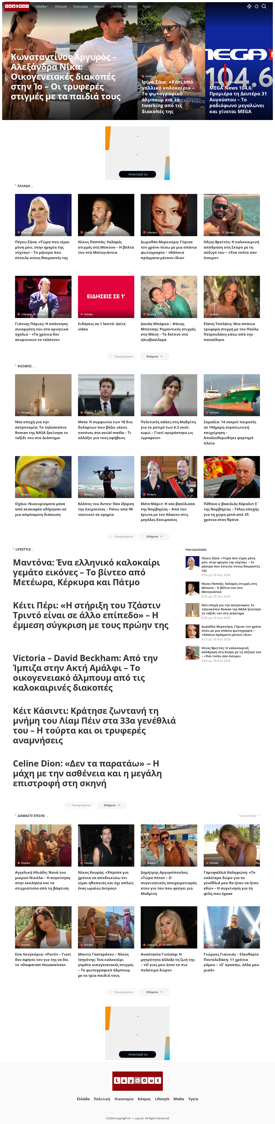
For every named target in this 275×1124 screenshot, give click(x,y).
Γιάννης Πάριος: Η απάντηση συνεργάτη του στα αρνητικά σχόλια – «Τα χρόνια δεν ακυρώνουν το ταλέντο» (41, 331)
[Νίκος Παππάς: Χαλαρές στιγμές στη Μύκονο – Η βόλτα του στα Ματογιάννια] (106, 215)
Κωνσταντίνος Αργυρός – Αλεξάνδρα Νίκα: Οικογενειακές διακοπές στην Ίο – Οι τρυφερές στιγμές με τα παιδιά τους (66, 76)
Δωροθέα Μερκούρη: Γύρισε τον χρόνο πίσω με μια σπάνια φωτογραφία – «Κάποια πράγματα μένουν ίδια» (169, 249)
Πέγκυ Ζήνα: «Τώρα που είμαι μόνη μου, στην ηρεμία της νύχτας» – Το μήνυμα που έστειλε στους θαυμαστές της (42, 249)
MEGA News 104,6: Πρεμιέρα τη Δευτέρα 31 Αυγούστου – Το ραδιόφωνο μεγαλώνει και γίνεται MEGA (238, 99)
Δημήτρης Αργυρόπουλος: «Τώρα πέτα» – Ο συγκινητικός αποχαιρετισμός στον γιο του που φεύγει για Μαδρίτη (169, 883)
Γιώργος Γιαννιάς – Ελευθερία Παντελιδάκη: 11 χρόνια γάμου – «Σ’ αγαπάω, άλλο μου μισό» (231, 962)
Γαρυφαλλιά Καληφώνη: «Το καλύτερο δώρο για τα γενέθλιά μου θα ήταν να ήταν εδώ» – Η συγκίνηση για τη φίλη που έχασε (231, 883)
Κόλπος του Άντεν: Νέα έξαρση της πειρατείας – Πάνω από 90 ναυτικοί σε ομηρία (106, 509)
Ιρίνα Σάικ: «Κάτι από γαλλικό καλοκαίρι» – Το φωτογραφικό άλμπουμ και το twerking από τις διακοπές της (168, 96)
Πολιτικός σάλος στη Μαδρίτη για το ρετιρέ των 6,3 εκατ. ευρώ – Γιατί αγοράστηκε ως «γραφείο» (168, 429)
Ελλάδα (18, 49)
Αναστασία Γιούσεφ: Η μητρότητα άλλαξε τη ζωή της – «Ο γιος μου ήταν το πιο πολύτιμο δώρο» (167, 962)
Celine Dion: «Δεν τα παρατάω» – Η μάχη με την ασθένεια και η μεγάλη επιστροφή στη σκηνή (87, 773)
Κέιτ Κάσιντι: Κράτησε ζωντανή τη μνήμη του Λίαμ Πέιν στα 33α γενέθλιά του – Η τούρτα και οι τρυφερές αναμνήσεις (94, 725)
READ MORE (117, 116)
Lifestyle (218, 82)
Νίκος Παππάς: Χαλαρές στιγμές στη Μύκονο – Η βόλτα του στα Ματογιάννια (106, 247)
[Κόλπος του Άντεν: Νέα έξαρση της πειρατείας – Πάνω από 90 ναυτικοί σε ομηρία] (106, 477)
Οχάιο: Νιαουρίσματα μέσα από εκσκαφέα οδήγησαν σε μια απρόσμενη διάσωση (40, 509)
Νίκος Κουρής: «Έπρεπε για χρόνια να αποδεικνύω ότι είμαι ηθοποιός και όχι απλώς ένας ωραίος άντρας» (105, 880)
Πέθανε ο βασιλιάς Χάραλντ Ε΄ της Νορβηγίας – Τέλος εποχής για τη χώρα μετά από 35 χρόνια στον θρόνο (231, 511)
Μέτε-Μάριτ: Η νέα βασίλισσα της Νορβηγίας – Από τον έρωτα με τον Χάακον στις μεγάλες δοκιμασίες (168, 511)
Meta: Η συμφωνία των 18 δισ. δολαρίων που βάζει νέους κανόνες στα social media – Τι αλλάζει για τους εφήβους (105, 429)
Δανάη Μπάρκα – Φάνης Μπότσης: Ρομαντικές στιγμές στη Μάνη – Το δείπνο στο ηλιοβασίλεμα (168, 331)
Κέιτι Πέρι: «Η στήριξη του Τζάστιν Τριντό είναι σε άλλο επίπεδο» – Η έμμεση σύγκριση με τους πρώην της (90, 615)
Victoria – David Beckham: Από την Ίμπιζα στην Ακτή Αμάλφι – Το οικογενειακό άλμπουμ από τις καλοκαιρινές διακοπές (85, 672)
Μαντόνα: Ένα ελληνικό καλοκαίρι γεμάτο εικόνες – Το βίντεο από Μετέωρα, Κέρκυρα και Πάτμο (86, 572)
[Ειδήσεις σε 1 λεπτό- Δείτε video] (106, 297)
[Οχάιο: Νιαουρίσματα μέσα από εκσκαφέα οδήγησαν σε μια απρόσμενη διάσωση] (43, 477)
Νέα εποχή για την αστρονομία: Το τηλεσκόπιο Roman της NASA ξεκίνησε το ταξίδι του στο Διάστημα (41, 429)
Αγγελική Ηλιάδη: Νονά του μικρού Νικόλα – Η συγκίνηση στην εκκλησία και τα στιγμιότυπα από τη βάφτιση (42, 880)
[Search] (263, 6)
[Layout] (17, 6)
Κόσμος (25, 412)
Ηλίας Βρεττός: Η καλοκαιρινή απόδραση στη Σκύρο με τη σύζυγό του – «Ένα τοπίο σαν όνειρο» (231, 249)
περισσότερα (247, 816)
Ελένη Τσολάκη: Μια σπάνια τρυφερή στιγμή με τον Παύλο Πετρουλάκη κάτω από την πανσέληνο (231, 331)
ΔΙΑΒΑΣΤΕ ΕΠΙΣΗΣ (31, 815)
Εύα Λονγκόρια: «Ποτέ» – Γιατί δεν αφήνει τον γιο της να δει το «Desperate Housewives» (43, 959)
